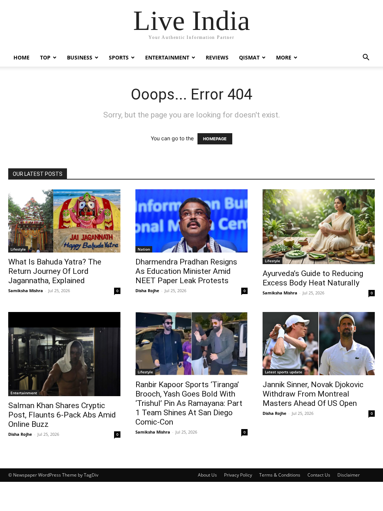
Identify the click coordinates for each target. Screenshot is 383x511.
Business (79, 57)
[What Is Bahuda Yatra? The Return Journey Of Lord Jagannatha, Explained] (64, 221)
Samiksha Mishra (25, 290)
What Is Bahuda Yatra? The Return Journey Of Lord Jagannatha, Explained (54, 271)
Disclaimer (348, 475)
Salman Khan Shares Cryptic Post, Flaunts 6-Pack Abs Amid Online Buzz (62, 415)
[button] (366, 58)
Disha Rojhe (147, 290)
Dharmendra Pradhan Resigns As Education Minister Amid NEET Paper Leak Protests (186, 271)
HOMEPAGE (215, 138)
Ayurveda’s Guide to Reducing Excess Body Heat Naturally (313, 278)
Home (21, 57)
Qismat (249, 57)
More (283, 57)
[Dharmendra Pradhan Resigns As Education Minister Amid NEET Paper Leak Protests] (191, 221)
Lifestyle (18, 249)
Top (45, 57)
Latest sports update (283, 371)
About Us (207, 475)
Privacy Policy (238, 475)
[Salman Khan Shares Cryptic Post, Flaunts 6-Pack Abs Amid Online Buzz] (64, 354)
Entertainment (167, 57)
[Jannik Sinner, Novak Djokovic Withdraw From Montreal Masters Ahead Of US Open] (319, 343)
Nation (144, 249)
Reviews (217, 57)
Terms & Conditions (279, 475)
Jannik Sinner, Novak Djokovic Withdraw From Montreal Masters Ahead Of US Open (313, 394)
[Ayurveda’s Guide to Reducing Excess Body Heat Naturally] (319, 226)
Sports (119, 57)
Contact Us (318, 475)
